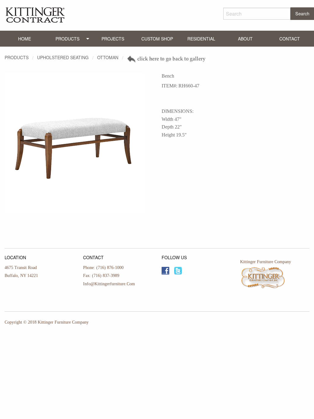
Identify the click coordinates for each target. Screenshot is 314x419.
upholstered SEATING (63, 57)
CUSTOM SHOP (157, 39)
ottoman (107, 57)
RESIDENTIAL (201, 39)
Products (17, 57)
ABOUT (245, 39)
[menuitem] (24, 38)
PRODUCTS (67, 39)
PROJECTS (112, 39)
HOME (24, 39)
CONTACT (289, 39)
